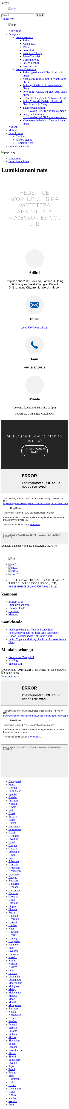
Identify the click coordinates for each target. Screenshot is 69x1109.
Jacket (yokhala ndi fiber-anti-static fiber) (31, 629)
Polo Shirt (28, 50)
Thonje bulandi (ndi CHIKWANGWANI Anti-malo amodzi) (45, 109)
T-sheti (26, 40)
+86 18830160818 (18, 586)
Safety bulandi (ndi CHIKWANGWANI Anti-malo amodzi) (45, 116)
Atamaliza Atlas (24, 142)
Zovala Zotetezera (26, 69)
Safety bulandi (31, 62)
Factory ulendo (24, 139)
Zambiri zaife (15, 133)
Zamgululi (14, 34)
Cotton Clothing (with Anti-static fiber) (44, 98)
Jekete (26, 46)
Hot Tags (13, 660)
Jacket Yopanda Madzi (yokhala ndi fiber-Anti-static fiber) (42, 103)
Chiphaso (21, 136)
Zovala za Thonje (32, 53)
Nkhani (12, 126)
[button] (34, 450)
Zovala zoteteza (24, 37)
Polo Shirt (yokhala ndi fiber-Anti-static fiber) (33, 632)
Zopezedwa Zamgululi (21, 657)
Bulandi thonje (31, 59)
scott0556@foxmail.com (34, 327)
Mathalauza (29, 43)
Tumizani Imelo (10, 676)
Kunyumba (14, 30)
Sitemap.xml (15, 663)
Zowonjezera (30, 66)
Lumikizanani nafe (18, 146)
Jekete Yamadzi (31, 56)
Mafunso (13, 130)
